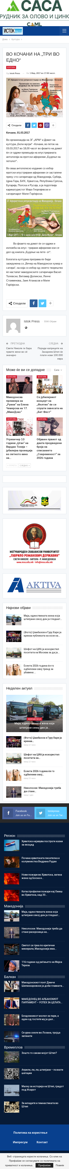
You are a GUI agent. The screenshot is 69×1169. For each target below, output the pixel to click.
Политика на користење (30, 1132)
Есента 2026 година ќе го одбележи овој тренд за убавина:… (39, 669)
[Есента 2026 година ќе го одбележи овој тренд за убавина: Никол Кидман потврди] (13, 669)
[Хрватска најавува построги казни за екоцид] (11, 845)
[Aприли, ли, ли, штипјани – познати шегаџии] (11, 1073)
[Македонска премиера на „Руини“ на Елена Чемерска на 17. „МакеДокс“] (19, 384)
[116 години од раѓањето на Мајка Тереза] (11, 966)
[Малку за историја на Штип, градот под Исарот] (11, 1090)
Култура (11, 67)
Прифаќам (44, 1165)
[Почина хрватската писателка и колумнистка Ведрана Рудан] (11, 862)
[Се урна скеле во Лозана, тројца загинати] (11, 1036)
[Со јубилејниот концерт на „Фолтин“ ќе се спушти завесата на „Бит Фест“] (50, 384)
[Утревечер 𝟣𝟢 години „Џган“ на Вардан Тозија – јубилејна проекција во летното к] (19, 426)
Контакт (42, 1142)
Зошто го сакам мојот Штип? (39, 1053)
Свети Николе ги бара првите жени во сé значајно (19, 352)
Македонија (34, 719)
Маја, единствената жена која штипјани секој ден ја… (34, 725)
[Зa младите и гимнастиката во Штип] (11, 1107)
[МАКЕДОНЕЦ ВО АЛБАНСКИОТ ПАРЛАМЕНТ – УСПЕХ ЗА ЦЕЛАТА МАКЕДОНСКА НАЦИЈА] (11, 1003)
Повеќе (60, 1165)
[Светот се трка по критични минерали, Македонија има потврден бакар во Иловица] (11, 949)
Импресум (20, 1142)
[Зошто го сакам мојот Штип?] (11, 1057)
